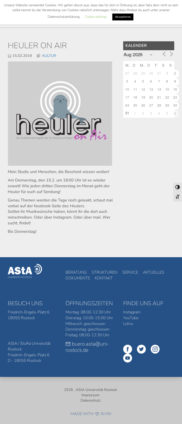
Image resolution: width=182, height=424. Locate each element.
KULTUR (49, 55)
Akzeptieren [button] (123, 17)
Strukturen (104, 272)
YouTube (130, 317)
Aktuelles (153, 272)
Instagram (131, 312)
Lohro (128, 323)
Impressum (90, 395)
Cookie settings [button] (96, 16)
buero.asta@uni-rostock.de (87, 347)
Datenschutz (91, 400)
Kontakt (104, 278)
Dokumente (77, 278)
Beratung (76, 272)
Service (130, 272)
